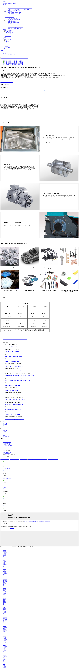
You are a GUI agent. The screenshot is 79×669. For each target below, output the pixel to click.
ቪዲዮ (6, 46)
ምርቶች (4, 4)
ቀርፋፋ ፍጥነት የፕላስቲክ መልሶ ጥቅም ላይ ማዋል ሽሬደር (18, 9)
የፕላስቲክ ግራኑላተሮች (9, 17)
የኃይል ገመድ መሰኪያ (9, 30)
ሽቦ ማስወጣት (8, 31)
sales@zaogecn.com (7, 452)
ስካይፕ (4, 487)
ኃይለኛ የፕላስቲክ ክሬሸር (12, 14)
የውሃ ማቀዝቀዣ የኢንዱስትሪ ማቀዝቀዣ (15, 27)
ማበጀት (4, 37)
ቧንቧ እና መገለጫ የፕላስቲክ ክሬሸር (13, 371)
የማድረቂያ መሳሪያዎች (12, 21)
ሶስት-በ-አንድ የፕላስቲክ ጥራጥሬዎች (13, 351)
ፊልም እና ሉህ (8, 36)
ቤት (3, 52)
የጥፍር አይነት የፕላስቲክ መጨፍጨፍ (14, 13)
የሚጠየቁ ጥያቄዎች (9, 47)
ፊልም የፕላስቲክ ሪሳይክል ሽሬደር (14, 10)
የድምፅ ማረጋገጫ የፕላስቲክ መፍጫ (14, 12)
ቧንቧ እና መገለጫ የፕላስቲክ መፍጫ (14, 15)
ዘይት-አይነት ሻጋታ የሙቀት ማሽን (14, 24)
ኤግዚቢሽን (7, 41)
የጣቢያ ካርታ (2, 457)
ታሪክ (6, 40)
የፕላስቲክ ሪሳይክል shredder (53, 459)
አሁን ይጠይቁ (10, 82)
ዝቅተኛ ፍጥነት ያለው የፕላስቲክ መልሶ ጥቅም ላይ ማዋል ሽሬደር (20, 8)
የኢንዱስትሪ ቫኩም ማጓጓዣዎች (14, 22)
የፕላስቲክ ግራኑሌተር (32, 459)
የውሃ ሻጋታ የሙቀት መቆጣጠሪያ (14, 26)
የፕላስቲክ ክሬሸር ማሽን (4, 459)
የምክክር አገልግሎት (8, 45)
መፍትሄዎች (5, 29)
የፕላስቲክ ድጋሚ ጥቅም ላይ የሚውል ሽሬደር (13, 5)
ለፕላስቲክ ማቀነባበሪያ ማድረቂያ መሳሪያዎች (15, 399)
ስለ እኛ (4, 431)
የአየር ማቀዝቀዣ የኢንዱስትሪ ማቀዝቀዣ (15, 28)
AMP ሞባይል (8, 457)
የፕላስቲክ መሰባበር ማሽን (14, 459)
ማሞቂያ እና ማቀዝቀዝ (9, 23)
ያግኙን (4, 432)
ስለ (3, 38)
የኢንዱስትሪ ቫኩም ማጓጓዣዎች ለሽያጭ (14, 404)
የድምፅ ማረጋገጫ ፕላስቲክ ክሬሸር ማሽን (14, 366)
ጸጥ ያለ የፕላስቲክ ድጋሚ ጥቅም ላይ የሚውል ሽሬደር (17, 7)
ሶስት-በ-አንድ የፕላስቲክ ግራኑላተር (14, 19)
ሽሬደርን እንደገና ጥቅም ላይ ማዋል (9, 3)
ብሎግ (6, 42)
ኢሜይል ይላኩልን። (4, 82)
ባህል (4, 435)
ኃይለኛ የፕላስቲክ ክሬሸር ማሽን (12, 361)
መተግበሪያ (5, 430)
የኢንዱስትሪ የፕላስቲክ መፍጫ (41, 459)
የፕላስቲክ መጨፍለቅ (9, 11)
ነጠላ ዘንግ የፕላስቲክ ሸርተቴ (11, 390)
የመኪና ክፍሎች (8, 33)
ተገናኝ (4, 48)
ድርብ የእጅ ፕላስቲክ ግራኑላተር (13, 18)
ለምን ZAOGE (8, 39)
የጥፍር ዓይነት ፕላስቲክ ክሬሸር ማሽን (13, 356)
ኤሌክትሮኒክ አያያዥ (9, 32)
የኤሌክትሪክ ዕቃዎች (9, 34)
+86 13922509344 (6, 468)
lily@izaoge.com (6, 453)
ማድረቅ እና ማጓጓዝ (9, 20)
